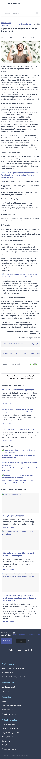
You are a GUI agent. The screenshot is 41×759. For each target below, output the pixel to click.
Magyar (21, 641)
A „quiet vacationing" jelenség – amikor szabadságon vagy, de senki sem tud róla (19, 598)
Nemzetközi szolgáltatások (13, 677)
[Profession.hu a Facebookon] (26, 634)
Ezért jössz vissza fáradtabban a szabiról (18, 429)
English (31, 641)
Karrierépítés (26, 24)
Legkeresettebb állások (12, 728)
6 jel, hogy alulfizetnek (13, 516)
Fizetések (6, 745)
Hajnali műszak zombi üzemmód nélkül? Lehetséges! (18, 554)
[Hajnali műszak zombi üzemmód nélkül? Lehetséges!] (20, 540)
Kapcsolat (6, 691)
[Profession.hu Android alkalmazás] (27, 655)
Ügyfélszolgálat (8, 687)
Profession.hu (13, 3)
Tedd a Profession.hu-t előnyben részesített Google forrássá (22, 377)
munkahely (16, 353)
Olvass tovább (7, 403)
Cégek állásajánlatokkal (12, 733)
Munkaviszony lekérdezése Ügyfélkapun (18, 390)
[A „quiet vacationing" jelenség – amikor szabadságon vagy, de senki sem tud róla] (20, 583)
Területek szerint (9, 724)
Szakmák (6, 741)
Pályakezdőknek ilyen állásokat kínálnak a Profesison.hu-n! (17, 176)
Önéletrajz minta (9, 749)
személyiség (36, 353)
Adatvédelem (8, 710)
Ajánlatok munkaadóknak (13, 668)
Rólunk (6, 641)
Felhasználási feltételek (12, 706)
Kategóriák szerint (9, 737)
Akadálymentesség (10, 714)
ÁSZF (4, 702)
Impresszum (7, 672)
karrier (26, 353)
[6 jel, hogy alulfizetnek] (11, 503)
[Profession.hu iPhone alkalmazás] (11, 655)
